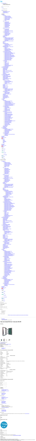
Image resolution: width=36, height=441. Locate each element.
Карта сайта (3, 394)
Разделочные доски (8, 192)
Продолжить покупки (3, 419)
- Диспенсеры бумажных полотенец (8, 102)
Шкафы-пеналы (5, 219)
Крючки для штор (6, 243)
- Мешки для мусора (6, 106)
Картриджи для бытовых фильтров (8, 279)
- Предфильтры (6, 133)
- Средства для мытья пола (7, 115)
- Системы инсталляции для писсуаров (9, 39)
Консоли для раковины (6, 222)
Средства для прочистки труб (8, 262)
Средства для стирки (6, 274)
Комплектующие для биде (7, 209)
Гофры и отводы (6, 214)
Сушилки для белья (5, 75)
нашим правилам (27, 413)
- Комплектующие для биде (7, 59)
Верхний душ (6, 197)
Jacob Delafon (4, 141)
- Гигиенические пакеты (7, 110)
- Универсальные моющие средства (8, 117)
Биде (3, 188)
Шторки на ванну (6, 181)
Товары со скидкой (4, 398)
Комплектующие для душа (7, 207)
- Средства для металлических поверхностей (9, 120)
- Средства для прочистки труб (8, 112)
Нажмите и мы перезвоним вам (6, 4)
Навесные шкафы (5, 69)
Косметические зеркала (6, 79)
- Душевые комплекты (7, 25)
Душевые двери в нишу (7, 180)
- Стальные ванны (6, 29)
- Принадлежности (6, 131)
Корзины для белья (5, 235)
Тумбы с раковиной (5, 67)
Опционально (2, 432)
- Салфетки (5, 108)
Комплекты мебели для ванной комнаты (8, 71)
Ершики (4, 98)
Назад (1, 417)
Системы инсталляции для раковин (8, 184)
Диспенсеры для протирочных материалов (9, 253)
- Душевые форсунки (7, 50)
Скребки (5, 233)
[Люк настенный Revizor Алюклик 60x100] (7, 338)
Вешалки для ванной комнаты (6, 76)
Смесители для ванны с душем (8, 164)
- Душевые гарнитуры (7, 23)
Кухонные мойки (6, 190)
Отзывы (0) (3, 348)
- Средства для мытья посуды (7, 122)
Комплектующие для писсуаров (8, 208)
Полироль (5, 263)
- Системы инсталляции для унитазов (9, 37)
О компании (3, 286)
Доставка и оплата (4, 137)
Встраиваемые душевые (7, 169)
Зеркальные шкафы (5, 68)
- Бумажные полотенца (7, 109)
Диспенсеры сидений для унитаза (8, 254)
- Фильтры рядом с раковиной (8, 130)
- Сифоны (5, 61)
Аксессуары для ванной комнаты (6, 74)
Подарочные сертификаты (5, 397)
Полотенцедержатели (5, 96)
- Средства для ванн (6, 123)
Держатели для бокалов (9, 194)
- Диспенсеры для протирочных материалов (9, 103)
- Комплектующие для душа (7, 57)
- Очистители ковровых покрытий (8, 114)
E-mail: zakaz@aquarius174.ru (5, 407)
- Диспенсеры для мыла (7, 101)
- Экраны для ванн (6, 31)
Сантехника (3, 14)
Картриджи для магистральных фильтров (9, 284)
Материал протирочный (7, 258)
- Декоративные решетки (7, 65)
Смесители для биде (6, 165)
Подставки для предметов (7, 231)
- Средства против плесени (7, 116)
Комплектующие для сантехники (7, 51)
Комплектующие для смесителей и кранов (9, 203)
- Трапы (5, 62)
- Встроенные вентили (7, 48)
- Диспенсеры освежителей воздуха (8, 105)
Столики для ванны (6, 232)
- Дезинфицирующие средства (8, 113)
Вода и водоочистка (4, 127)
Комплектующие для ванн (7, 204)
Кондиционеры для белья (7, 272)
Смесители (4, 15)
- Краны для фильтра (6, 19)
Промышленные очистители (7, 271)
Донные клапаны (6, 213)
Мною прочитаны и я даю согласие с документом (11, 435)
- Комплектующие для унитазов (8, 52)
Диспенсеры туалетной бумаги (8, 251)
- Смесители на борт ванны (7, 17)
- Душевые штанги (6, 24)
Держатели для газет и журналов (8, 239)
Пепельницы (4, 277)
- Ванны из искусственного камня (8, 30)
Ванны (4, 174)
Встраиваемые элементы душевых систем (8, 46)
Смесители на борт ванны (7, 163)
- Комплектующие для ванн (7, 54)
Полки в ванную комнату (6, 247)
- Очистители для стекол (7, 124)
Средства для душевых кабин (8, 268)
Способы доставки (4, 410)
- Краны (5, 20)
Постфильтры (6, 285)
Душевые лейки (6, 173)
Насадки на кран (6, 282)
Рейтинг (1, 383)
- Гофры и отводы (6, 64)
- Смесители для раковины (7, 16)
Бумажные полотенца (7, 259)
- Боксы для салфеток (7, 80)
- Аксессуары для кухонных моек (8, 44)
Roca (3, 142)
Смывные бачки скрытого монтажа (8, 187)
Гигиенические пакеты (7, 260)
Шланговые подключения (7, 199)
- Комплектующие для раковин (8, 58)
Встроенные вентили (7, 198)
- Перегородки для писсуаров (8, 83)
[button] (2, 7)
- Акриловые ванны (6, 28)
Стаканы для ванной (5, 245)
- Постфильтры (6, 135)
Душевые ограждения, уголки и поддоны (8, 178)
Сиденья (4, 84)
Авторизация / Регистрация (6, 11)
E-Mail (1, 429)
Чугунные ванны (6, 176)
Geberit (4, 139)
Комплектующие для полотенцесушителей (9, 206)
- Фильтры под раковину (7, 129)
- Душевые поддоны (6, 34)
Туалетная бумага (6, 257)
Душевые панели (6, 168)
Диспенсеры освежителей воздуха (8, 255)
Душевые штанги (6, 170)
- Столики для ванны (7, 82)
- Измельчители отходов (7, 45)
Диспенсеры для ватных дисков (7, 226)
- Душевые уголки (6, 32)
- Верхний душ (6, 47)
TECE (4, 158)
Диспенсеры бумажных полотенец (8, 252)
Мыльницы (4, 94)
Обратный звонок (2, 304)
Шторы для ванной (6, 242)
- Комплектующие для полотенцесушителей (9, 56)
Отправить (2, 387)
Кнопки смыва (6, 186)
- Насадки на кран (6, 132)
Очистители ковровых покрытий (8, 264)
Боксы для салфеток (6, 230)
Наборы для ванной (5, 77)
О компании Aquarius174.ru (5, 389)
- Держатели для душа (7, 27)
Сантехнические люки (6, 66)
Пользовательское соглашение (5, 390)
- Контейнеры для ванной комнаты (8, 81)
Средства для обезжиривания (8, 270)
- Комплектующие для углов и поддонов (9, 55)
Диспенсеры (4, 100)
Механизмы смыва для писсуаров (8, 215)
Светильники (4, 73)
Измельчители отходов (7, 195)
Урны (3, 99)
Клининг (3, 249)
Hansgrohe (5, 152)
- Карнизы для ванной (7, 92)
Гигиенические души (7, 171)
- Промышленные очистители (8, 121)
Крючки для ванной (5, 87)
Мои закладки (3, 402)
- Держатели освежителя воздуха (8, 90)
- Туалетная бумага (6, 107)
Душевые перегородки (7, 179)
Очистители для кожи (7, 269)
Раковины (4, 41)
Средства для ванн (6, 273)
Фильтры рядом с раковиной (7, 280)
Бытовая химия (5, 261)
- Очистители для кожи (7, 119)
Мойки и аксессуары (5, 43)
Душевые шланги (6, 172)
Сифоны (5, 211)
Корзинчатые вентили (8, 193)
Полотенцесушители (5, 196)
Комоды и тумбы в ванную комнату (7, 70)
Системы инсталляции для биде (8, 185)
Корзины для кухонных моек (9, 191)
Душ (3, 167)
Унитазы (4, 36)
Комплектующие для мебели (6, 224)
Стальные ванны (6, 175)
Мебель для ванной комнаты (5, 217)
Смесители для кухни (7, 162)
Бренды (3, 289)
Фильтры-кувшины (6, 281)
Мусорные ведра (5, 97)
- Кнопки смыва (6, 40)
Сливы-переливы (6, 212)
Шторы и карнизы (5, 91)
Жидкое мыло (6, 275)
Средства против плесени (7, 266)
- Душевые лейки (6, 26)
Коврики (4, 85)
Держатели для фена (6, 240)
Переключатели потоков (7, 201)
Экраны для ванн (6, 177)
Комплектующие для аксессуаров (7, 78)
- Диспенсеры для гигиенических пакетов (9, 104)
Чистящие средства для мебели (8, 265)
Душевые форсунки (6, 200)
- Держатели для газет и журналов (8, 89)
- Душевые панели (6, 22)
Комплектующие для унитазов (8, 202)
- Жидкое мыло (6, 125)
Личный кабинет (4, 401)
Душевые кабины (5, 35)
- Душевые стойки (6, 21)
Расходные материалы (5, 256)
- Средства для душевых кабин (8, 118)
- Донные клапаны (6, 63)
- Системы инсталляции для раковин (8, 38)
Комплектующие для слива (7, 210)
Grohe (3, 140)
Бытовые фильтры (5, 128)
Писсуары (4, 42)
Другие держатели (5, 238)
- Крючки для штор (6, 93)
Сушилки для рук (5, 126)
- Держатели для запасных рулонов (8, 88)
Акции (3, 138)
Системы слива (5, 60)
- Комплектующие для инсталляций (8, 53)
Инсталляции (4, 183)
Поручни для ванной (5, 86)
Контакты (3, 136)
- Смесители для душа (7, 18)
